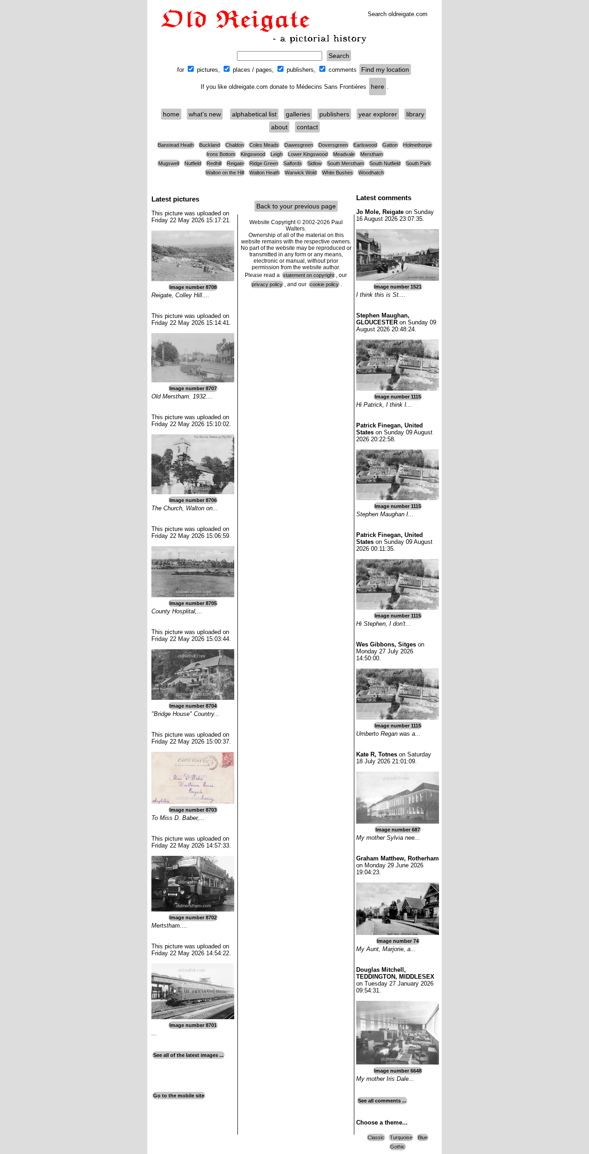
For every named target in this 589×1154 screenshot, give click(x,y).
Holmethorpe (417, 145)
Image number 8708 (193, 287)
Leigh (277, 154)
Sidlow (314, 163)
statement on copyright (308, 275)
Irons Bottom (221, 154)
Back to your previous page (296, 206)
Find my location (385, 69)
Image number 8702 (193, 917)
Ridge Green (263, 163)
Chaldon (234, 145)
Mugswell (168, 163)
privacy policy (267, 284)
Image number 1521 (398, 286)
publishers (334, 114)
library (415, 114)
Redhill (214, 163)
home (171, 114)
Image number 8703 (193, 810)
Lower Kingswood (308, 154)
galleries (298, 114)
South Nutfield (385, 163)
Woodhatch (371, 172)
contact (307, 127)
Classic (376, 1137)
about (279, 127)
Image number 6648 (398, 1070)
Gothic (397, 1146)
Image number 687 (397, 829)
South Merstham (345, 163)
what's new (205, 114)
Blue (422, 1137)
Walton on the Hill (225, 172)
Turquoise (401, 1137)
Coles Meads (264, 145)
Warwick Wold (301, 172)
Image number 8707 (193, 388)
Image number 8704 (193, 706)
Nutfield (193, 163)
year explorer (377, 114)
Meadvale (344, 154)
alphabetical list (254, 114)
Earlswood (365, 145)
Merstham (371, 154)
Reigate (235, 163)
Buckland (209, 145)
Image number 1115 (398, 396)
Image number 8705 (193, 603)
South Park (418, 163)
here (377, 86)
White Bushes (337, 172)
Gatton (390, 145)
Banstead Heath (176, 145)
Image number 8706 (193, 500)
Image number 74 (398, 941)
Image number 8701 (193, 1025)
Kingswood (253, 154)
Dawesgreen (298, 145)
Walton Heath (264, 172)
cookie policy (324, 284)
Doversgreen (333, 145)
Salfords (292, 163)
